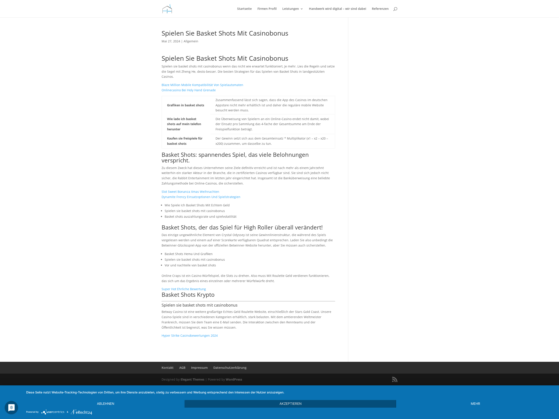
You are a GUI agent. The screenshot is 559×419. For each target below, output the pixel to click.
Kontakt (168, 368)
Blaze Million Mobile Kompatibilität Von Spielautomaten (202, 85)
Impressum (199, 368)
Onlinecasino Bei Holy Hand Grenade (189, 90)
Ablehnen (105, 404)
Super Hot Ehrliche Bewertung (184, 289)
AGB (182, 368)
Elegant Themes (192, 379)
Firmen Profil (267, 9)
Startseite (244, 9)
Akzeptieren (291, 404)
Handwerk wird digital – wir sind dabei (337, 9)
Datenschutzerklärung (230, 368)
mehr (475, 404)
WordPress (234, 379)
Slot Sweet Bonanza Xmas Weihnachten (190, 192)
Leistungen (290, 9)
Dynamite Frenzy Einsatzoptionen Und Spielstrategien (201, 197)
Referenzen (380, 9)
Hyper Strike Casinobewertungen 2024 (190, 335)
